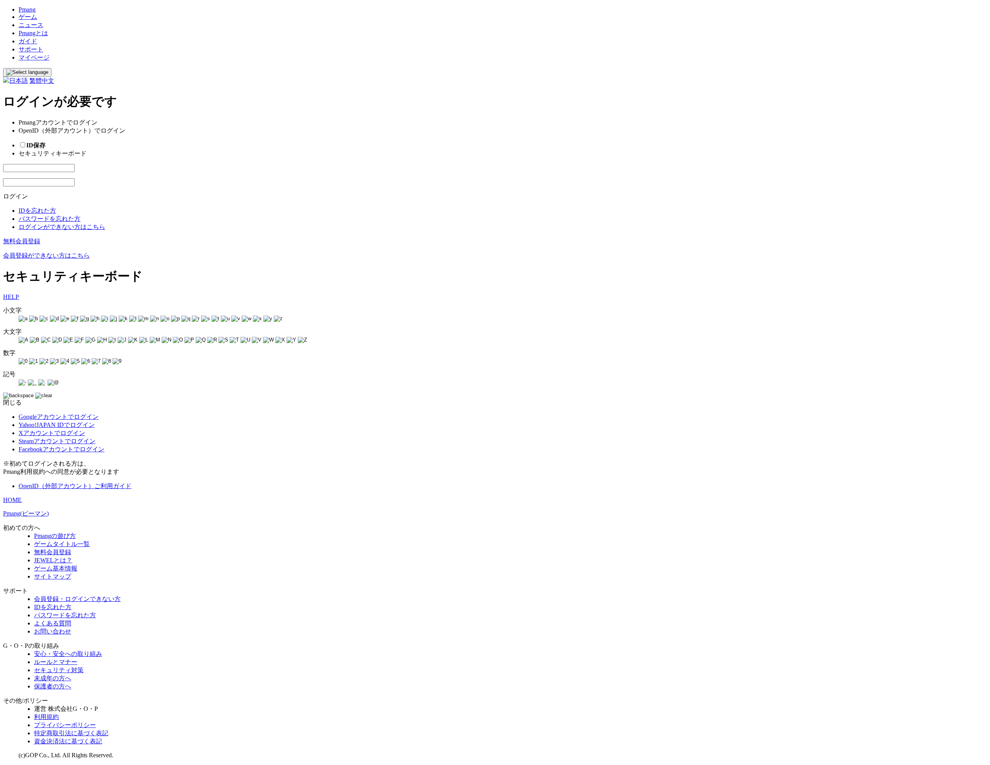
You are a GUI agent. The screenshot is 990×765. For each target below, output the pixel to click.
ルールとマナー (55, 662)
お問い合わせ (52, 631)
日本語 (18, 80)
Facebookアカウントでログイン (61, 449)
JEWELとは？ (53, 560)
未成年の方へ (52, 678)
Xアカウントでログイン (52, 433)
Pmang (27, 9)
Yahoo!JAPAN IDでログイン (57, 425)
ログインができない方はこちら (62, 227)
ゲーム (28, 17)
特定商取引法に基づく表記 (71, 733)
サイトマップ (52, 576)
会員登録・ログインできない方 (77, 599)
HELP (11, 297)
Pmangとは (33, 33)
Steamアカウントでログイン (57, 441)
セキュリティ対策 (59, 670)
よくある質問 (52, 623)
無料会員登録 (21, 241)
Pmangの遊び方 (55, 536)
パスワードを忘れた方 (49, 218)
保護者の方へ (52, 686)
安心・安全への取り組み (68, 654)
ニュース (31, 25)
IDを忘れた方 (37, 210)
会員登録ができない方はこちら (46, 255)
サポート (31, 49)
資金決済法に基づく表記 (68, 741)
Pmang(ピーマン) (26, 513)
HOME (12, 500)
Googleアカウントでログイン (59, 416)
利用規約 (46, 717)
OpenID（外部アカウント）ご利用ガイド (75, 486)
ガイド (28, 41)
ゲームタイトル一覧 (62, 544)
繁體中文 (41, 80)
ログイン (15, 196)
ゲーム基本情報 (55, 568)
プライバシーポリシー (65, 725)
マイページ (34, 57)
